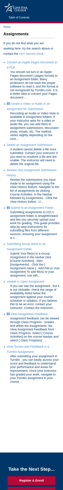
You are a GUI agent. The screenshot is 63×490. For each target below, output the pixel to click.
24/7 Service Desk (31, 53)
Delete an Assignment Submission (30, 145)
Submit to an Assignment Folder (31, 207)
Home (7, 27)
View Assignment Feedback (29, 314)
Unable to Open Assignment (25, 281)
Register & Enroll (31, 480)
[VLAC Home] (16, 4)
